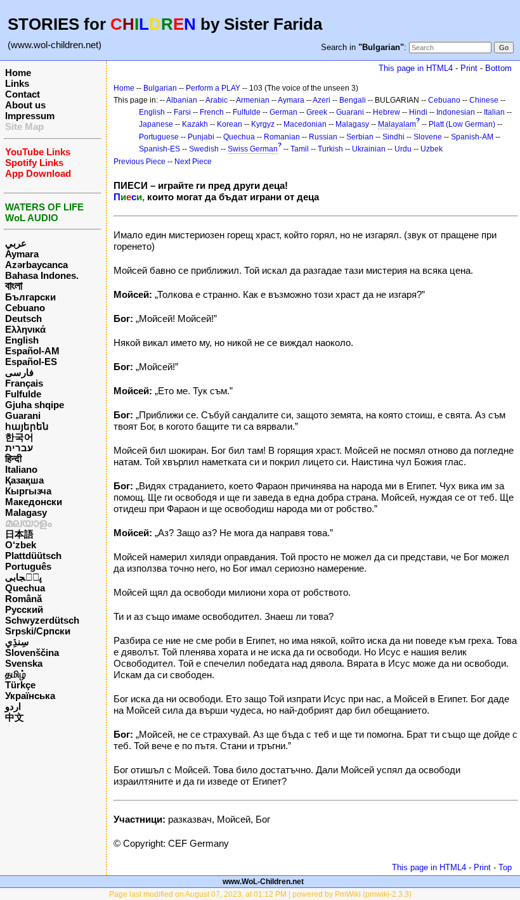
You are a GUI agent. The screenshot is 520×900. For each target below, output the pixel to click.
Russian (323, 136)
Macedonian (305, 124)
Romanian (282, 136)
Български (30, 297)
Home (18, 72)
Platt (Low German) (462, 124)
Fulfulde (23, 394)
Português (28, 566)
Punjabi (201, 136)
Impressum (30, 115)
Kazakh (195, 124)
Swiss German (253, 149)
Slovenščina (32, 652)
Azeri (321, 100)
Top (505, 867)
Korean (229, 124)
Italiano (21, 469)
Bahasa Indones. (42, 275)
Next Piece (193, 161)
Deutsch (23, 318)
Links (17, 83)
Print (469, 68)
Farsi (182, 112)
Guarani (23, 415)
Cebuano (25, 307)
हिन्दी (13, 458)
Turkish (330, 149)
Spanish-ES (159, 149)
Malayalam (397, 124)
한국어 (19, 437)
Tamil (299, 149)
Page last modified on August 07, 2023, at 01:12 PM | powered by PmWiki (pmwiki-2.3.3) (260, 894)
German (283, 112)
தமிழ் (15, 674)
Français (24, 383)
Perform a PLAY (213, 88)
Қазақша (24, 480)
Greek (316, 112)
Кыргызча (28, 490)
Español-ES (31, 361)
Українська (30, 695)
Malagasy (26, 512)
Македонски (33, 501)
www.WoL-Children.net (263, 881)
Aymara (22, 253)
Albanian (181, 100)
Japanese (156, 124)
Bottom (498, 68)
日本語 (19, 534)
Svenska (23, 663)
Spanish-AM (472, 136)
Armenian (253, 100)
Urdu (403, 149)
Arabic (216, 100)
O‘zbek (20, 544)
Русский (24, 609)
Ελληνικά (25, 329)
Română (23, 598)
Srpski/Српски (37, 631)
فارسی (19, 372)
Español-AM (32, 350)
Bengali (352, 100)
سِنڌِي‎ (17, 641)
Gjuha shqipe (34, 404)
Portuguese (159, 136)
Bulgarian (160, 88)
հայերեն (27, 426)
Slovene (427, 136)
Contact (22, 94)
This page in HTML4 (416, 68)
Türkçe (20, 684)
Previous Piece (140, 161)
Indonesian (455, 112)
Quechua (25, 587)
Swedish (204, 149)
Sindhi (393, 136)
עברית (19, 447)
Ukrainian (369, 149)
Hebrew (386, 112)
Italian (494, 112)
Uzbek (431, 149)
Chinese (483, 100)
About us (25, 105)
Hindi (418, 112)
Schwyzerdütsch (42, 620)
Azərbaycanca (36, 264)
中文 (14, 717)
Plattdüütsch (33, 555)
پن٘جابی (23, 577)
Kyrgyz (263, 124)
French (212, 112)
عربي (16, 243)
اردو (13, 706)
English (22, 340)
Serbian (360, 136)
